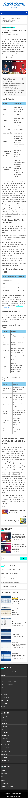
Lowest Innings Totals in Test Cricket (18, 656)
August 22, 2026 (17, 614)
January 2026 (5, 738)
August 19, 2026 (17, 636)
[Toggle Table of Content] (23, 79)
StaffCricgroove (7, 34)
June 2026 (4, 723)
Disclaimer (4, 777)
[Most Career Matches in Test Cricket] (6, 645)
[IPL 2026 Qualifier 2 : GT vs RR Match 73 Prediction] (6, 548)
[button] (1, 12)
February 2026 (5, 735)
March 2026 (4, 732)
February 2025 (5, 760)
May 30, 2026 (16, 539)
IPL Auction (4, 688)
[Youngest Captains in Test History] (6, 600)
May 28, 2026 (16, 551)
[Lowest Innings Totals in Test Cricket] (6, 656)
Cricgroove (14, 3)
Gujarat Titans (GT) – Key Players (14, 88)
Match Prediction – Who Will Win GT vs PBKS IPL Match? (14, 93)
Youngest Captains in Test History (10, 569)
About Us (3, 770)
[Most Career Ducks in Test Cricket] (6, 634)
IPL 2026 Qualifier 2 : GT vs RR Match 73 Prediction (19, 548)
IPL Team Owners (6, 697)
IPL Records (4, 694)
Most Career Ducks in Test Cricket (10, 582)
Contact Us (4, 773)
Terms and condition (7, 786)
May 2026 (4, 726)
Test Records (15, 597)
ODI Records (4, 700)
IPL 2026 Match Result (7, 684)
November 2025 (5, 745)
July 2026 (3, 720)
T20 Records (4, 703)
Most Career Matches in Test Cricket (11, 586)
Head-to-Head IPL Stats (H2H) (12, 85)
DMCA (3, 780)
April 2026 (4, 729)
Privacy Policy (5, 783)
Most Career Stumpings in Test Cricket (12, 578)
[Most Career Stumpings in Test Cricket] (6, 622)
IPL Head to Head (6, 691)
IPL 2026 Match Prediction (8, 27)
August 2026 (4, 717)
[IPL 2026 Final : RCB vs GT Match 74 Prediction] (6, 537)
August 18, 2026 (17, 647)
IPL (2, 678)
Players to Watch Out (10, 87)
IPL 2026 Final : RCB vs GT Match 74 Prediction (19, 537)
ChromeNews (10, 796)
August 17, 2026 (17, 658)
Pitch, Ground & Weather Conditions (14, 83)
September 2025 (5, 751)
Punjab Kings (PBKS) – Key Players (15, 90)
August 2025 (4, 754)
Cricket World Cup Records (8, 672)
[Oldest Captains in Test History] (6, 611)
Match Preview (8, 81)
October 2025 (5, 748)
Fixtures (3, 675)
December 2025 (5, 742)
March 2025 (4, 757)
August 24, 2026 (17, 603)
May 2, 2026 (15, 34)
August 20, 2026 (17, 625)
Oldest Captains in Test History (9, 573)
